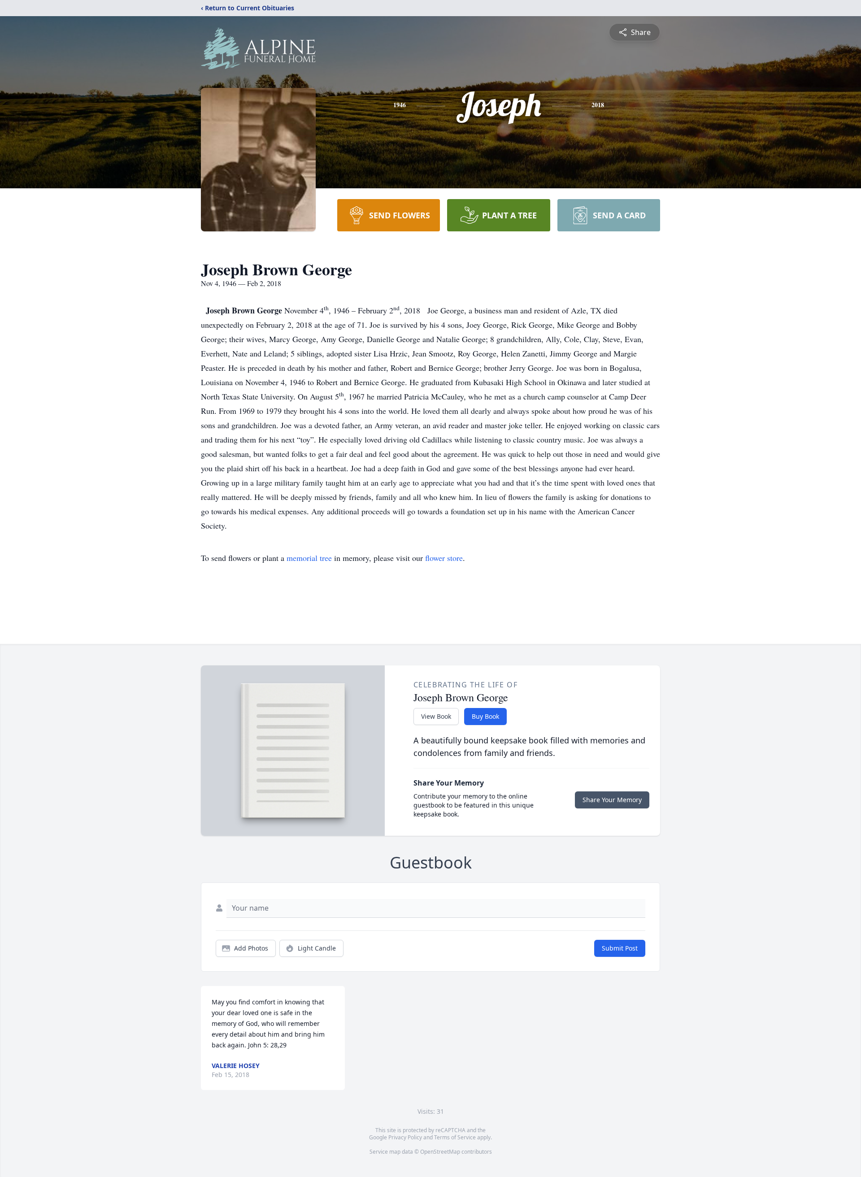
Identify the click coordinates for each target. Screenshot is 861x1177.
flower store (444, 557)
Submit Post (620, 948)
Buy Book (485, 716)
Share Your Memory (612, 799)
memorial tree (309, 557)
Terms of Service (455, 1137)
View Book (436, 716)
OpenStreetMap (440, 1151)
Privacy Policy (405, 1137)
